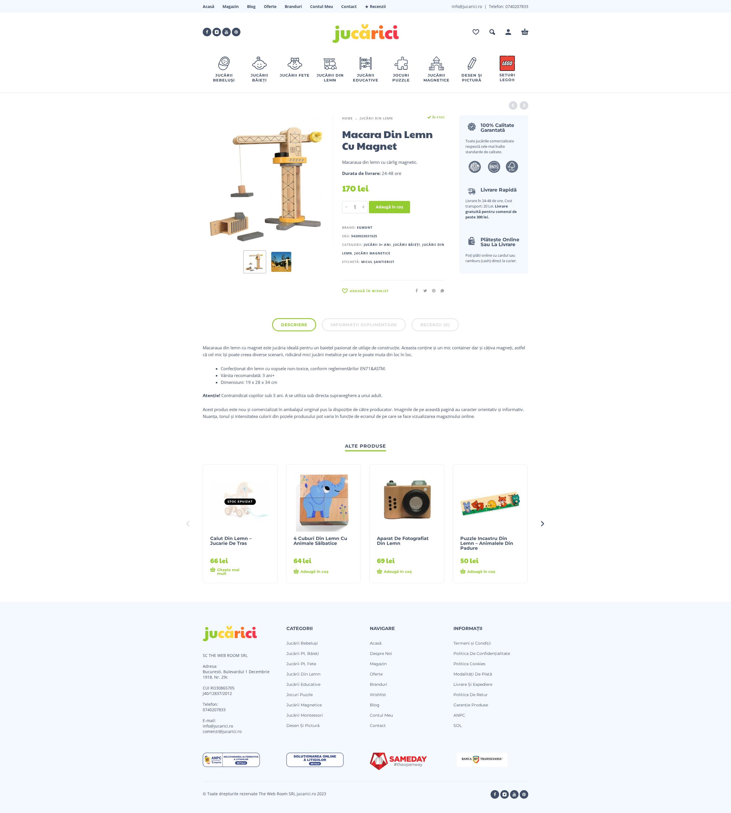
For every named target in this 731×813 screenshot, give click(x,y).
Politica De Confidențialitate (481, 653)
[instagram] (216, 32)
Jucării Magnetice (372, 253)
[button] (492, 32)
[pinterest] (236, 32)
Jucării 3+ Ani (377, 244)
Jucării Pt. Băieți (302, 653)
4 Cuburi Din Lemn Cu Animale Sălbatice (320, 541)
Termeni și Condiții (472, 643)
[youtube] (226, 32)
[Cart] (524, 32)
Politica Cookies (469, 663)
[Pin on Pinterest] (432, 290)
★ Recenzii (375, 6)
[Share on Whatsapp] (440, 290)
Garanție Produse (470, 705)
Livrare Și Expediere (472, 684)
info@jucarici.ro (218, 726)
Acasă (208, 6)
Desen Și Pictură (303, 725)
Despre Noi (381, 653)
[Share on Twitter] (423, 290)
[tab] (294, 326)
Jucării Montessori (304, 715)
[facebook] (207, 32)
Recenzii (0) (435, 324)
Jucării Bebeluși (302, 643)
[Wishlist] (476, 32)
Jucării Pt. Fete (301, 663)
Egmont (364, 227)
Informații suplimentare (364, 324)
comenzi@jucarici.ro (222, 731)
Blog (251, 6)
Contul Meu (321, 6)
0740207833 (516, 6)
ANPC (459, 715)
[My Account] (508, 32)
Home (347, 118)
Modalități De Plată (472, 674)
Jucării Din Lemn (376, 118)
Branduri (293, 6)
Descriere (294, 324)
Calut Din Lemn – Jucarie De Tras (231, 541)
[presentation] (213, 180)
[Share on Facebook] (415, 290)
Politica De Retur (470, 694)
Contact (349, 6)
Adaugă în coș (389, 207)
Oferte (270, 6)
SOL (457, 725)
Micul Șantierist (377, 262)
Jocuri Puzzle (299, 694)
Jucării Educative (303, 684)
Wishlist (378, 694)
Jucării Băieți (406, 244)
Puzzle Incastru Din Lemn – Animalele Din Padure (486, 543)
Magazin (230, 6)
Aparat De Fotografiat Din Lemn (403, 541)
